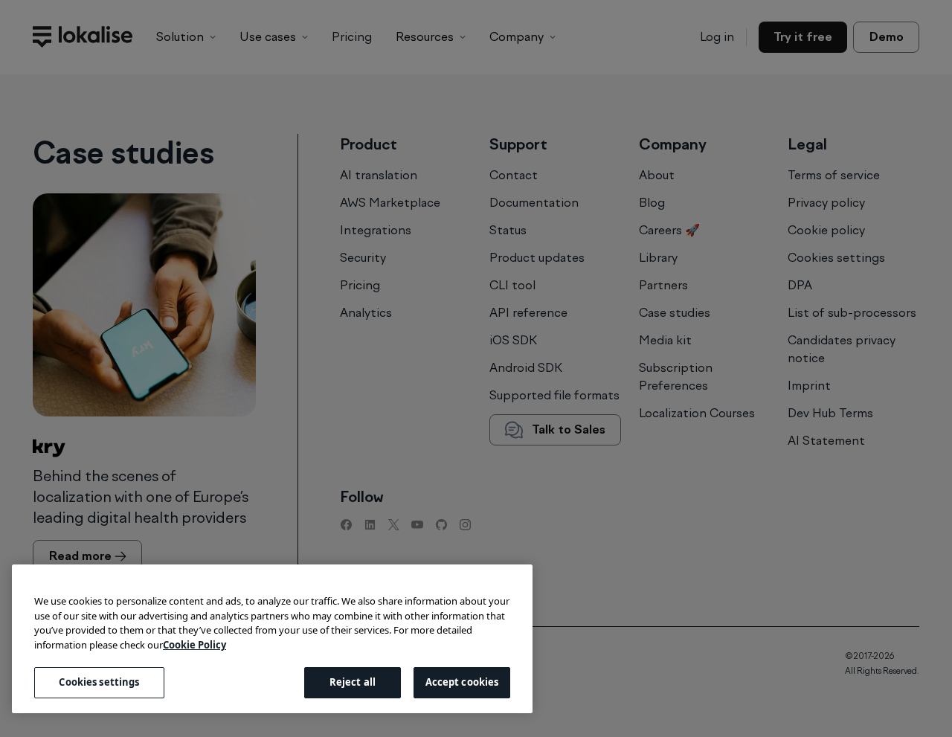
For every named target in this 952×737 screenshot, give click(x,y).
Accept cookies (462, 682)
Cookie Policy (194, 644)
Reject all (352, 682)
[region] (272, 638)
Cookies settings (99, 682)
